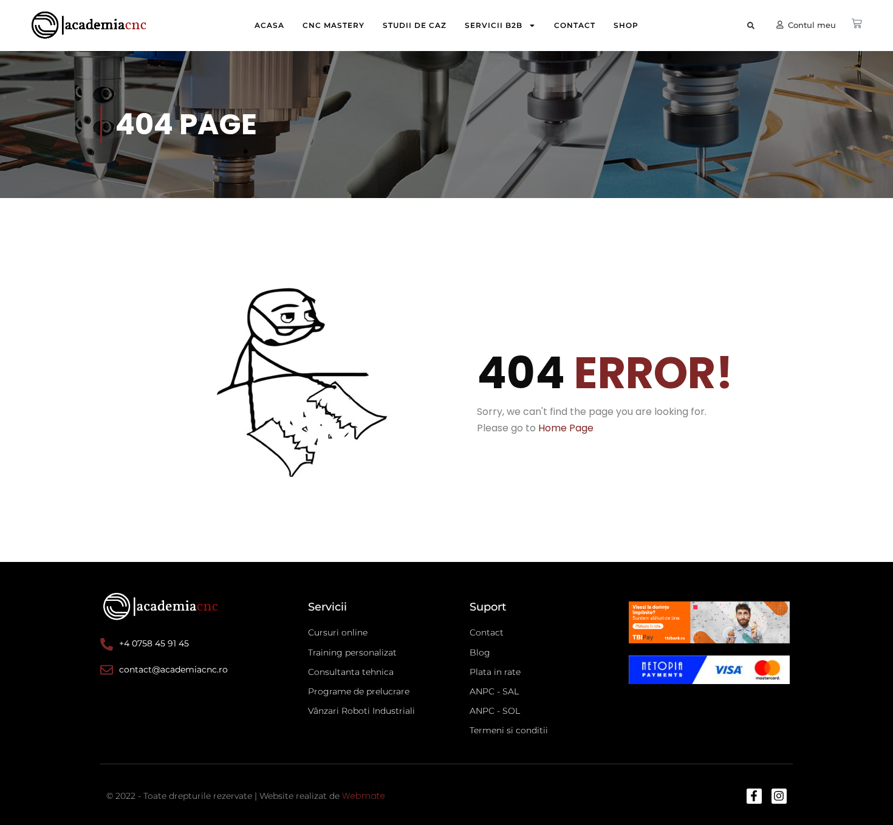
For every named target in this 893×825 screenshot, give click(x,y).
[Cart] (856, 23)
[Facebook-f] (754, 796)
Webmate (363, 796)
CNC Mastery (333, 25)
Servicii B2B (493, 25)
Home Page (566, 428)
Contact (574, 25)
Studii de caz (414, 25)
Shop (626, 25)
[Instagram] (779, 796)
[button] (751, 26)
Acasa (269, 25)
